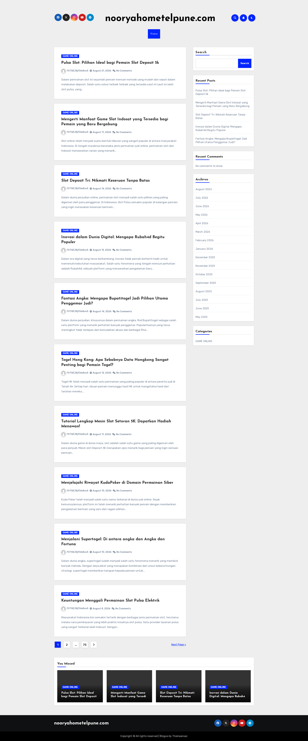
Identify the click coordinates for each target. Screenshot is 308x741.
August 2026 (204, 189)
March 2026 (203, 231)
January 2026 (204, 248)
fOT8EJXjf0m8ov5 (77, 70)
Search (201, 52)
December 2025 (205, 257)
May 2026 (202, 214)
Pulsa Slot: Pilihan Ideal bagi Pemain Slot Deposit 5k (110, 63)
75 (84, 645)
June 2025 (202, 308)
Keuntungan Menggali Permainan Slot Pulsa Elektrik (110, 601)
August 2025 (204, 291)
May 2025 (202, 316)
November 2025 (205, 265)
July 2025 (202, 299)
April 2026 (202, 223)
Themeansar (179, 736)
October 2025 (204, 274)
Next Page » (178, 644)
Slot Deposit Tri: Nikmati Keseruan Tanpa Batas (105, 181)
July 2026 (202, 197)
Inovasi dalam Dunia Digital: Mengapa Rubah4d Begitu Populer (228, 696)
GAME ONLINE (70, 56)
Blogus (164, 736)
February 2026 (205, 240)
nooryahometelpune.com (160, 18)
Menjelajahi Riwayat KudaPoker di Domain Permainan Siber (117, 483)
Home (154, 34)
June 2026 (202, 206)
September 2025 (206, 282)
